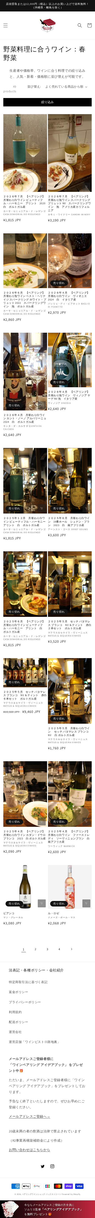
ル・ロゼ (53, 913)
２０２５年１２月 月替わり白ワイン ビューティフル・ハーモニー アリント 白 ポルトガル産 (25, 521)
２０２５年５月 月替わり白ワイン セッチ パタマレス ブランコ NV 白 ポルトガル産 (69, 732)
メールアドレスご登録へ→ (29, 1116)
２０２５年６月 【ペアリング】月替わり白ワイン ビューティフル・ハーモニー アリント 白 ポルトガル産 (24, 626)
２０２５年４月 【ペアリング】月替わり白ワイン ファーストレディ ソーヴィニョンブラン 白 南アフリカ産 (70, 836)
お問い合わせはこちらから (29, 1150)
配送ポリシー (18, 1022)
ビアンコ (8, 913)
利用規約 (15, 1012)
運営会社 (15, 1032)
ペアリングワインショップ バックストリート (41, 1194)
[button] (5, 25)
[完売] (86, 283)
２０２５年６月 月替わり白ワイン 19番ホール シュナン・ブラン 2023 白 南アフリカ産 (69, 521)
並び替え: (34, 87)
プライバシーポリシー (25, 1002)
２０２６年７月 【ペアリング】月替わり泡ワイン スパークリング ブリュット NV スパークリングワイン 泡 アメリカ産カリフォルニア (70, 203)
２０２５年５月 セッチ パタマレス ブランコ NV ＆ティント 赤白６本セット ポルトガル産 (25, 695)
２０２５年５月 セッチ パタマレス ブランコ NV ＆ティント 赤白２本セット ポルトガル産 (69, 625)
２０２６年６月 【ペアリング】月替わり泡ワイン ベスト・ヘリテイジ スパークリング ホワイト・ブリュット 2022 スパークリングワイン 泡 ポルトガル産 (24, 299)
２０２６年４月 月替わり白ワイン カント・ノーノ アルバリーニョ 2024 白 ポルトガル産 (24, 418)
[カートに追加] (42, 187)
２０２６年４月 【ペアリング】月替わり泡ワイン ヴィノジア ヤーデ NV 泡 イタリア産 (69, 395)
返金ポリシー (18, 992)
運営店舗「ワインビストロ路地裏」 (35, 1042)
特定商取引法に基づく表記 (28, 982)
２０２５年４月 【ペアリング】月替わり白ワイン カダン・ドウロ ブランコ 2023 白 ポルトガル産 (25, 835)
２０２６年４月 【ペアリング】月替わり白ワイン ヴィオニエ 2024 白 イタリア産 (69, 296)
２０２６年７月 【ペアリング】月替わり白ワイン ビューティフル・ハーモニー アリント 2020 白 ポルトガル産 (25, 201)
